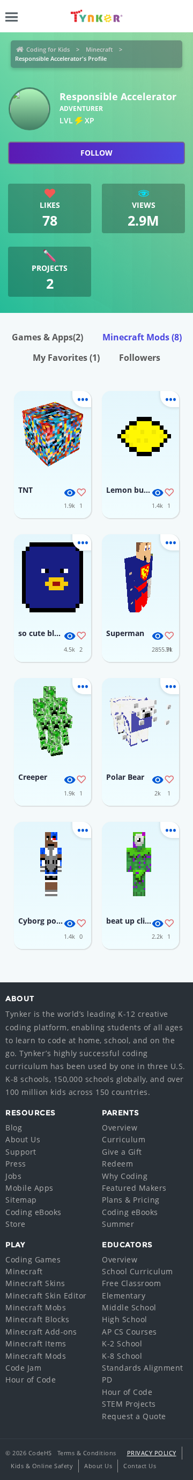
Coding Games (33, 1259)
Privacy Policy (151, 1453)
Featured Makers (134, 1188)
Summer (118, 1224)
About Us (22, 1139)
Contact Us (139, 1466)
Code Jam (23, 1368)
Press (15, 1163)
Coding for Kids (48, 49)
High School (124, 1319)
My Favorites (66, 358)
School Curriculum (137, 1271)
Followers (139, 358)
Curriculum (123, 1139)
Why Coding (124, 1176)
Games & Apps (47, 337)
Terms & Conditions (86, 1453)
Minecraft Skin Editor (46, 1295)
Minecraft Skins (35, 1283)
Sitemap (21, 1200)
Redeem (117, 1163)
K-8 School (122, 1356)
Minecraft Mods (142, 337)
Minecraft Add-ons (41, 1332)
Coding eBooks (33, 1212)
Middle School (129, 1307)
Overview (119, 1127)
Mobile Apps (29, 1188)
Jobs (13, 1176)
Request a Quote (134, 1416)
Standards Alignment (142, 1368)
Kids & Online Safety (42, 1466)
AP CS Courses (129, 1332)
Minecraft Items (35, 1343)
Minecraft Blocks (37, 1319)
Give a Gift (122, 1152)
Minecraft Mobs (35, 1307)
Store (15, 1224)
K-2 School (122, 1343)
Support (20, 1152)
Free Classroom (131, 1283)
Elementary (123, 1295)
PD (107, 1379)
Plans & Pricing (131, 1200)
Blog (13, 1127)
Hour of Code (30, 1379)
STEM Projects (129, 1404)
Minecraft (99, 49)
